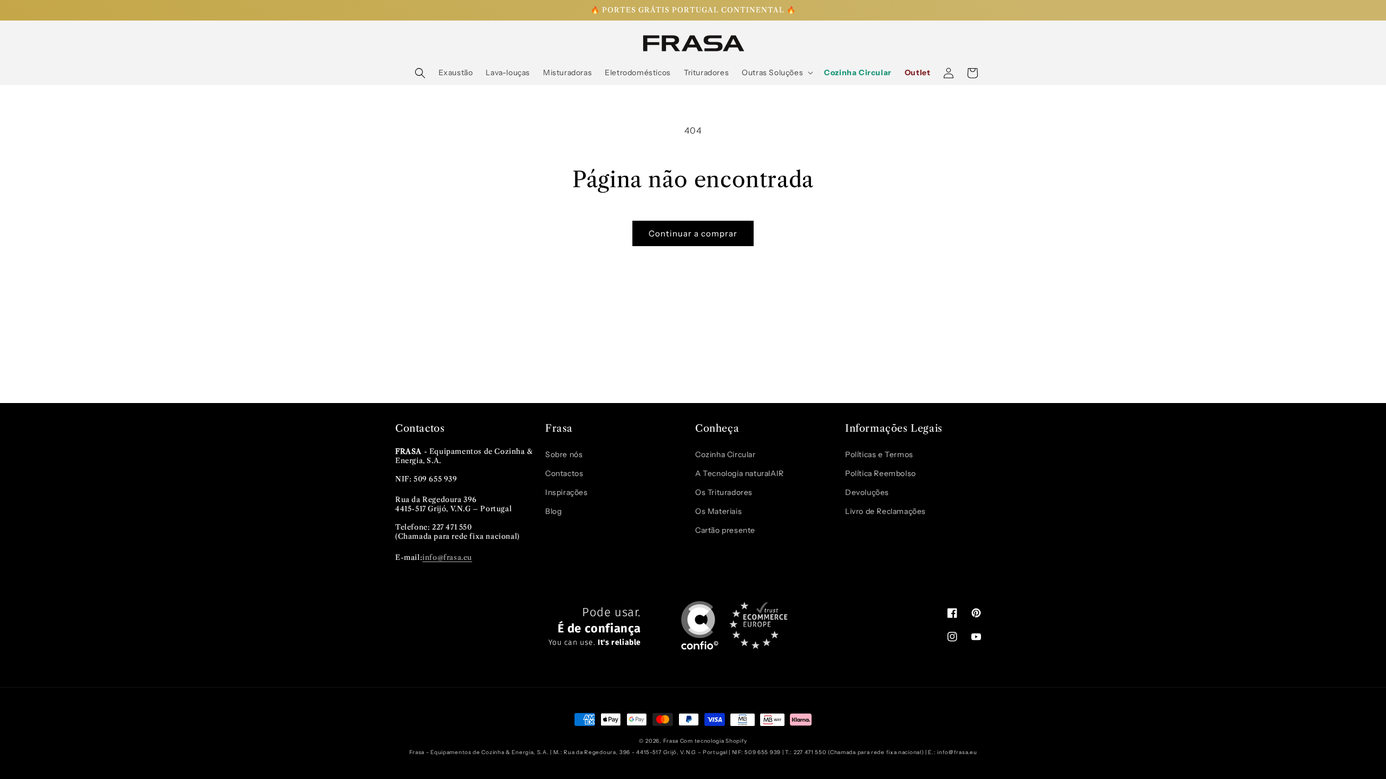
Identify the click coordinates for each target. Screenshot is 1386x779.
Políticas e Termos (879, 454)
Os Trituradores (724, 492)
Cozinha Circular (725, 454)
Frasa (671, 740)
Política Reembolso (880, 473)
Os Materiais (718, 511)
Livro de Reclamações (885, 511)
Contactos (564, 473)
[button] (420, 73)
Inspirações (566, 492)
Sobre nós (564, 454)
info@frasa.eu (447, 557)
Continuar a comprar (693, 233)
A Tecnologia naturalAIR (739, 473)
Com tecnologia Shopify (713, 740)
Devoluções (867, 492)
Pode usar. (594, 626)
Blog (553, 511)
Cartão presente (725, 530)
